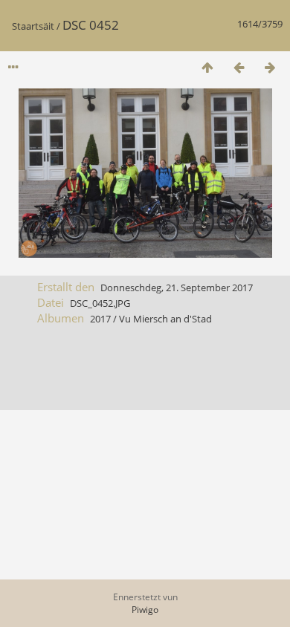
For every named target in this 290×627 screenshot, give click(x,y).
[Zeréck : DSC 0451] (238, 67)
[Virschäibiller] (207, 67)
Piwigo (145, 609)
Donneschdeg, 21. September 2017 (176, 287)
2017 (100, 318)
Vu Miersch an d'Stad (165, 318)
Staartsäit (33, 26)
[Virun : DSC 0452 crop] (270, 67)
